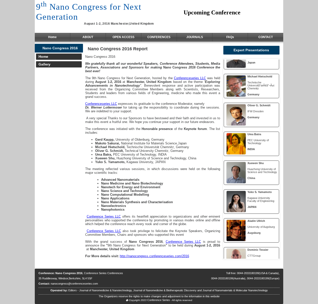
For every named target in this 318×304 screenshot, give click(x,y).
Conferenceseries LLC (190, 78)
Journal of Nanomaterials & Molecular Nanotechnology (235, 290)
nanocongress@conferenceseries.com (74, 283)
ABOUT (87, 37)
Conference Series (158, 300)
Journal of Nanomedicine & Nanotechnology (105, 290)
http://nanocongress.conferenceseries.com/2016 (154, 256)
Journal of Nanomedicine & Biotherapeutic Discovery (165, 290)
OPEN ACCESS (123, 37)
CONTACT (265, 37)
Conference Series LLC (104, 216)
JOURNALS (194, 37)
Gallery (44, 64)
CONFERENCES (158, 37)
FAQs (230, 37)
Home (52, 37)
